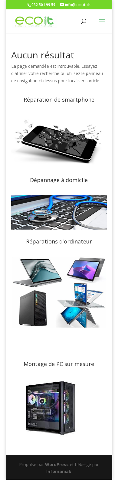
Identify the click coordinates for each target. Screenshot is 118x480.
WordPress (57, 464)
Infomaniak (58, 471)
